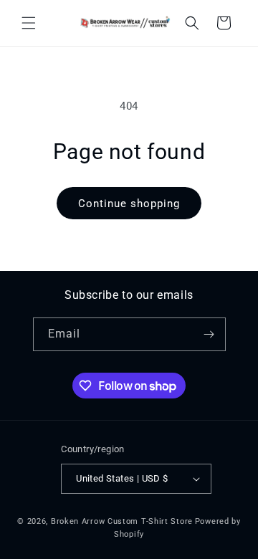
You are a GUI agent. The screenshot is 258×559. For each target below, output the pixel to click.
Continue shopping (129, 203)
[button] (28, 23)
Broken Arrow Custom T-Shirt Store (122, 521)
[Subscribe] (209, 334)
